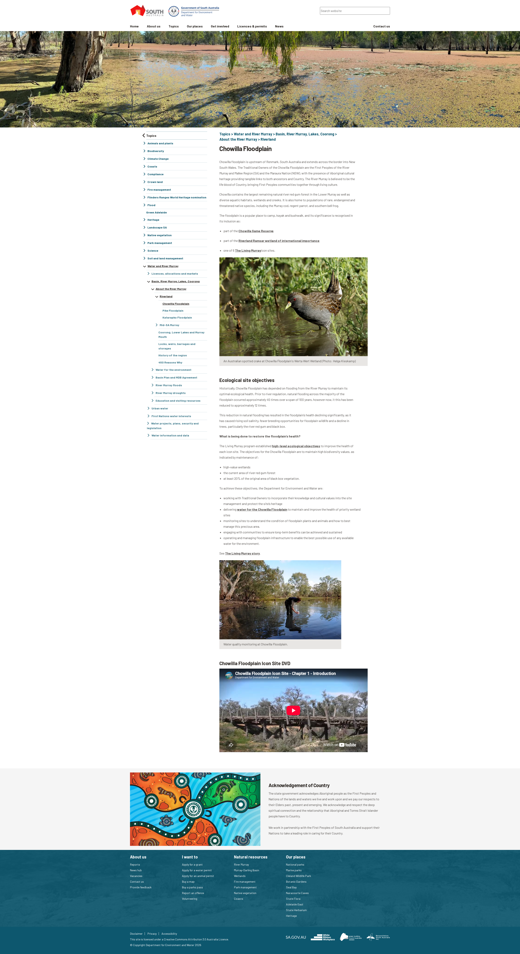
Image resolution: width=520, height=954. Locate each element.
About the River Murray (238, 139)
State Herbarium (296, 910)
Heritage (291, 915)
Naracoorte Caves (297, 893)
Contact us (137, 881)
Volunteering (189, 898)
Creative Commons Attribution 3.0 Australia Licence (196, 939)
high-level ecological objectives (296, 446)
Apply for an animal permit (198, 876)
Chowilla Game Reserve (256, 231)
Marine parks (294, 870)
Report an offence (193, 893)
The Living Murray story (242, 553)
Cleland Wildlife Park (298, 876)
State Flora (293, 898)
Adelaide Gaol (294, 904)
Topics (224, 134)
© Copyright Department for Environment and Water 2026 (165, 945)
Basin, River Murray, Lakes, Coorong (305, 134)
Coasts (238, 898)
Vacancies (136, 876)
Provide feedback (141, 887)
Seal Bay (291, 887)
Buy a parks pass (192, 887)
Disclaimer (136, 933)
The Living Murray (248, 250)
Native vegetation (245, 893)
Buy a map (188, 881)
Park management (245, 887)
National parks (295, 864)
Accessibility (169, 933)
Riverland (268, 139)
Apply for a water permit (197, 870)
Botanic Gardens (296, 881)
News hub (136, 870)
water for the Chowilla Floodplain (262, 509)
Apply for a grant (192, 864)
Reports (135, 864)
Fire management (245, 881)
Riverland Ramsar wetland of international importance (279, 241)
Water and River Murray (253, 134)
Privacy (152, 933)
